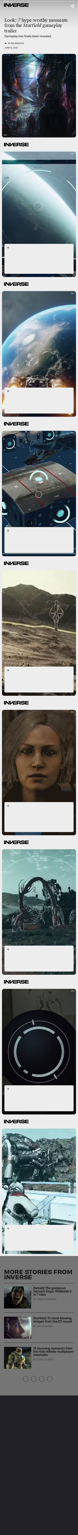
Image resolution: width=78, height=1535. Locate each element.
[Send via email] (50, 1379)
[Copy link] (42, 1379)
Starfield (12, 262)
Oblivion (44, 1103)
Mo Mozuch (17, 43)
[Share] (26, 1379)
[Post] (34, 1379)
